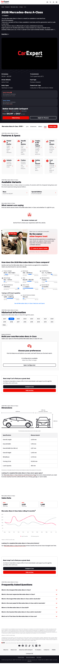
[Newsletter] (47, 2)
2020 (51, 319)
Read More (5, 34)
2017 (18, 322)
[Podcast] (40, 646)
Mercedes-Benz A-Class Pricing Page (15, 545)
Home (3, 7)
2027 (4, 319)
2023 (31, 319)
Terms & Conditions (30, 657)
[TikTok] (29, 646)
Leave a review (9, 103)
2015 (31, 322)
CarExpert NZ (29, 653)
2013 (45, 322)
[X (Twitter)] (33, 646)
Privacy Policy (21, 657)
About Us (5, 649)
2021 (45, 319)
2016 (25, 322)
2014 (38, 322)
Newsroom (14, 649)
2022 (38, 319)
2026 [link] (25, 7)
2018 (11, 322)
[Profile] (53, 2)
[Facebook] (23, 646)
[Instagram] (26, 646)
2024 (24, 319)
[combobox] (21, 126)
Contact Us (46, 649)
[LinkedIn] (36, 646)
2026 (11, 319)
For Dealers (38, 649)
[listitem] (5, 325)
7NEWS (54, 649)
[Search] (50, 2)
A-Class (21, 7)
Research (7, 7)
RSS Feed (39, 657)
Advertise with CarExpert (26, 649)
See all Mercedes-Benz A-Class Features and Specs (29, 303)
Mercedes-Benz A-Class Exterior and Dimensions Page (20, 475)
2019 (4, 322)
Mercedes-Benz (14, 7)
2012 (52, 322)
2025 (18, 319)
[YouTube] (19, 646)
